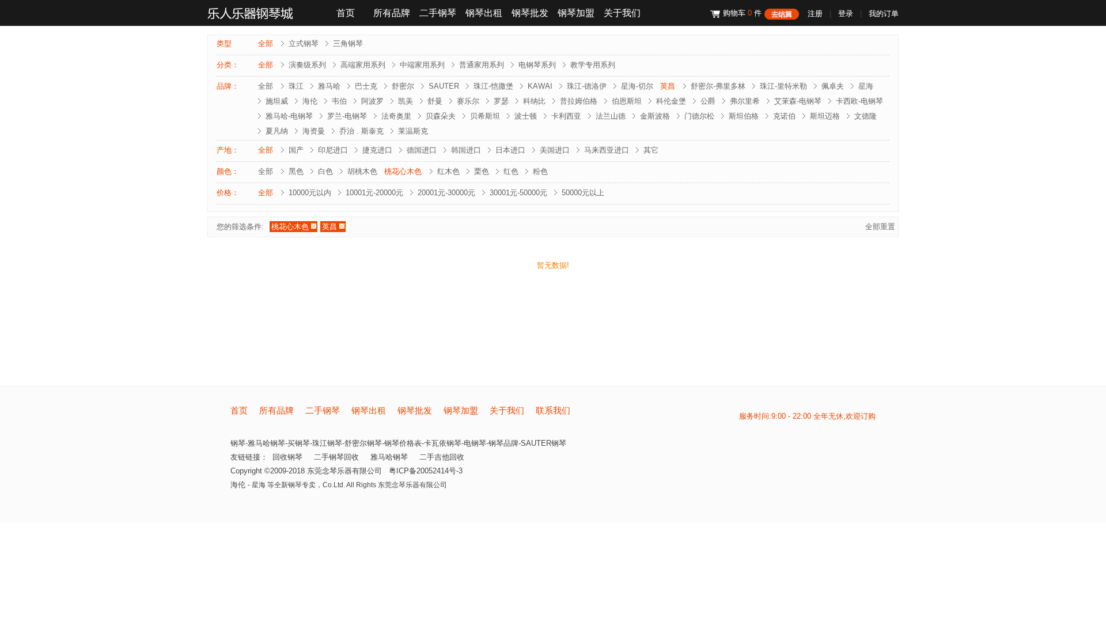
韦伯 (339, 101)
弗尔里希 (745, 101)
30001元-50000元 (518, 192)
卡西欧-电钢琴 (859, 101)
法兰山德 (611, 116)
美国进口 (555, 150)
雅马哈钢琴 (389, 457)
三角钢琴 (348, 43)
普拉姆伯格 (578, 101)
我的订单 (884, 13)
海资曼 (313, 131)
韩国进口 (466, 150)
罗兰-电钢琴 (347, 116)
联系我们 (553, 410)
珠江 (296, 86)
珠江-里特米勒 (783, 86)
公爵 (707, 101)
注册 (815, 13)
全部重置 (880, 226)
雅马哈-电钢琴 (289, 116)
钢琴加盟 (576, 13)
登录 (845, 13)
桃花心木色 (403, 171)
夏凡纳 (277, 131)
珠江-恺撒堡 (493, 86)
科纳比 (534, 101)
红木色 (448, 171)
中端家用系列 (422, 64)
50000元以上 (583, 192)
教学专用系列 (592, 64)
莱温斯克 (413, 131)
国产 (296, 150)
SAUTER (444, 86)
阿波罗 (372, 101)
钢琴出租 (483, 13)
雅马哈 (329, 86)
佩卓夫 (832, 86)
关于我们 (622, 13)
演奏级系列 (307, 64)
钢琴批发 (530, 13)
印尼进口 (333, 150)
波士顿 (525, 116)
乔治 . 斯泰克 (361, 131)
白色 (325, 171)
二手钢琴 (437, 13)
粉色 (540, 171)
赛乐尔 (468, 101)
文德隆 (865, 116)
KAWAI (540, 86)
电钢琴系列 (537, 64)
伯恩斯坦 (627, 101)
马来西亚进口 (606, 150)
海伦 (309, 101)
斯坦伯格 (744, 116)
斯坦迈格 (825, 116)
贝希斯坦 (485, 116)
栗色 (481, 171)
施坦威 (277, 101)
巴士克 (366, 86)
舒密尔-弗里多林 (718, 86)
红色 (510, 171)
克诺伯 (784, 116)
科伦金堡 (671, 101)
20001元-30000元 (446, 192)
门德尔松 (699, 116)
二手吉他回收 (441, 457)
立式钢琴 (304, 43)
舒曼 (434, 101)
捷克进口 (377, 150)
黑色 (296, 171)
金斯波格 (655, 116)
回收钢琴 (287, 457)
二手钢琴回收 (336, 457)
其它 (650, 150)
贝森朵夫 (441, 116)
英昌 (667, 86)
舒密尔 (403, 86)
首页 (345, 13)
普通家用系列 (481, 64)
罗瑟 (501, 101)
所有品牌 (391, 13)
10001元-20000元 (374, 192)
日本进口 (510, 150)
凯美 (405, 101)
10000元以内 (310, 192)
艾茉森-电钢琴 (797, 101)
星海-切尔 (637, 86)
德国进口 (422, 150)
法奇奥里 (396, 116)
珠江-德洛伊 (587, 86)
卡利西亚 (566, 116)
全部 (265, 43)
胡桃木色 (362, 171)
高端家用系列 (362, 64)
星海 (865, 86)
